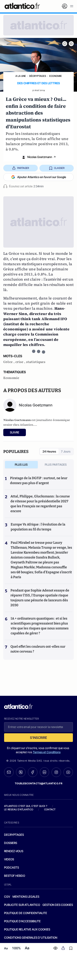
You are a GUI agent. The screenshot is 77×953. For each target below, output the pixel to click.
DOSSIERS (10, 843)
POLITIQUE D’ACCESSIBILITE (22, 921)
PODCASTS (11, 867)
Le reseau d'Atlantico (18, 809)
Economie (55, 75)
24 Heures (49, 451)
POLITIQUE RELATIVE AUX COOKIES (27, 929)
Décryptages (37, 75)
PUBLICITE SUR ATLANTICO (22, 904)
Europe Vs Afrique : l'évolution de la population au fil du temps (38, 526)
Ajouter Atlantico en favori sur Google (41, 177)
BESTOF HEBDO (14, 875)
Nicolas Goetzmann (39, 157)
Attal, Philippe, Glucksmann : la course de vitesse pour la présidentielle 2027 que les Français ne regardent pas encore (40, 503)
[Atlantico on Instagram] (56, 772)
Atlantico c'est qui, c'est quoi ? (25, 805)
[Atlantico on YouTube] (68, 772)
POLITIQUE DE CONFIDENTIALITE (25, 913)
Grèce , (9, 362)
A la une (20, 75)
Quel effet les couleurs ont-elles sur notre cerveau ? (37, 649)
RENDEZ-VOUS (13, 851)
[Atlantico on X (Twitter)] (20, 772)
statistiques (35, 362)
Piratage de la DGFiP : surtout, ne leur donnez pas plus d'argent (38, 480)
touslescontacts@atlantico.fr (38, 783)
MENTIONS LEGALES (26, 896)
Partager (23, 167)
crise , (20, 362)
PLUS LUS (21, 464)
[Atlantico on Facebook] (32, 772)
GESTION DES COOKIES (58, 904)
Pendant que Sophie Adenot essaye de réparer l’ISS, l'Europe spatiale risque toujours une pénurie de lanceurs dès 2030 (39, 597)
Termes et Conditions (47, 752)
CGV (7, 896)
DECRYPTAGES (14, 834)
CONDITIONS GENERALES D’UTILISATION (30, 937)
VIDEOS (9, 859)
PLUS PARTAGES (56, 464)
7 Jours (65, 451)
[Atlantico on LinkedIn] (44, 772)
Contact (50, 809)
